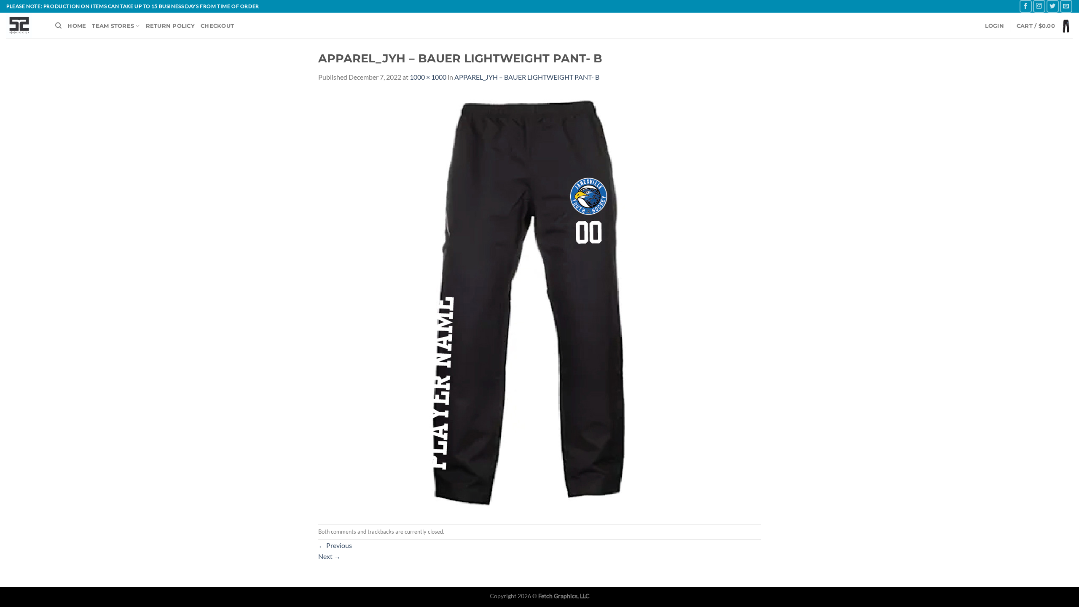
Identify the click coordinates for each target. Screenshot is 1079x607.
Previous (335, 545)
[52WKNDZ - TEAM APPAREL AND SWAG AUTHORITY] (24, 25)
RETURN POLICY (170, 26)
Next (329, 556)
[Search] (58, 26)
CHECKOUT (217, 26)
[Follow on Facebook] (1026, 6)
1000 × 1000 (428, 77)
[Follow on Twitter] (1053, 6)
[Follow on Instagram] (1039, 6)
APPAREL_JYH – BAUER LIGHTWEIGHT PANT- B (526, 77)
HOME (76, 26)
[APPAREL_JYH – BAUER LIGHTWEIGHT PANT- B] (529, 302)
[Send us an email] (1066, 6)
